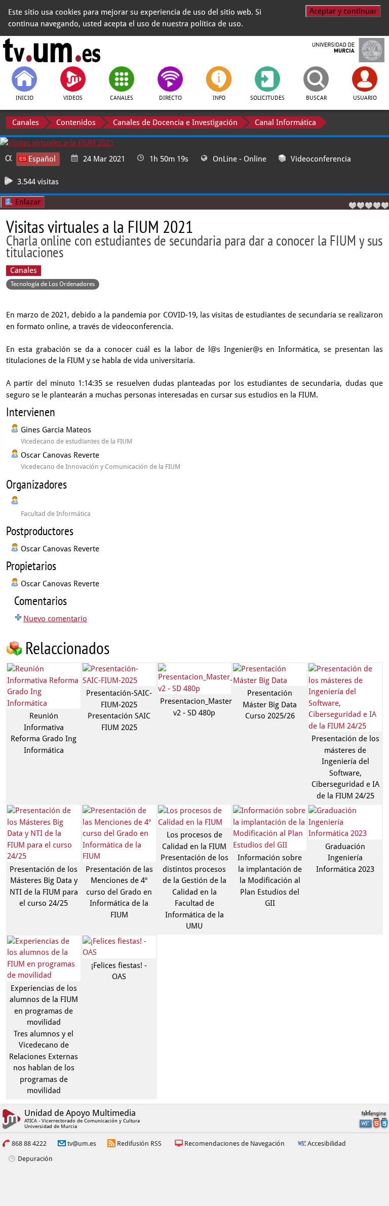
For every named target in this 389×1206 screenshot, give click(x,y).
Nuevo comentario (55, 618)
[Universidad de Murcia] (337, 50)
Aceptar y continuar (343, 11)
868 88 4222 (29, 1143)
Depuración (35, 1158)
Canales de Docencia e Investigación (175, 122)
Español (42, 159)
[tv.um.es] (51, 50)
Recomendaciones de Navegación (234, 1143)
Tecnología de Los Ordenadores (53, 284)
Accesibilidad (326, 1143)
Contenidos (76, 122)
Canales (25, 122)
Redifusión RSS (139, 1143)
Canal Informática (285, 122)
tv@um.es (81, 1143)
